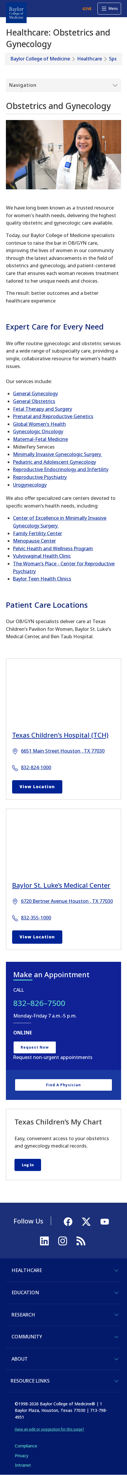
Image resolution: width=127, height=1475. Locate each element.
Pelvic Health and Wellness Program (53, 548)
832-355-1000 (36, 917)
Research (23, 1314)
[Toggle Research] (116, 1314)
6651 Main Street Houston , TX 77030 (63, 751)
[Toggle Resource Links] (116, 1381)
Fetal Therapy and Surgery (42, 409)
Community (27, 1336)
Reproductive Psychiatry (40, 477)
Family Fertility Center (37, 533)
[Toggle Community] (116, 1337)
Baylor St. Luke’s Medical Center (61, 885)
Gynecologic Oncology (38, 431)
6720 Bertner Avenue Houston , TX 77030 (67, 901)
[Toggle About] (116, 1359)
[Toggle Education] (116, 1293)
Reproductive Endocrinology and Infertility (60, 469)
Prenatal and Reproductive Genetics (53, 416)
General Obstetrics (34, 401)
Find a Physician (63, 1084)
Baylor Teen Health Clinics (42, 578)
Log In (28, 1164)
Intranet (23, 1465)
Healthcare (89, 58)
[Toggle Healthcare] (116, 1270)
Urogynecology (30, 484)
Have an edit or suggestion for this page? (49, 1429)
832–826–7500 (39, 1003)
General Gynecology (35, 393)
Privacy (21, 1455)
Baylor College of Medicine (40, 58)
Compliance (26, 1446)
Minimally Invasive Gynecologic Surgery (57, 454)
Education (25, 1292)
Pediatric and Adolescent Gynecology (54, 462)
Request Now (35, 1047)
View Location (37, 786)
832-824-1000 (36, 767)
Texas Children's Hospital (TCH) (60, 734)
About (20, 1359)
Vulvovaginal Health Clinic (42, 556)
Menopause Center (34, 540)
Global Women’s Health (39, 424)
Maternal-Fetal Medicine (40, 439)
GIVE (87, 8)
